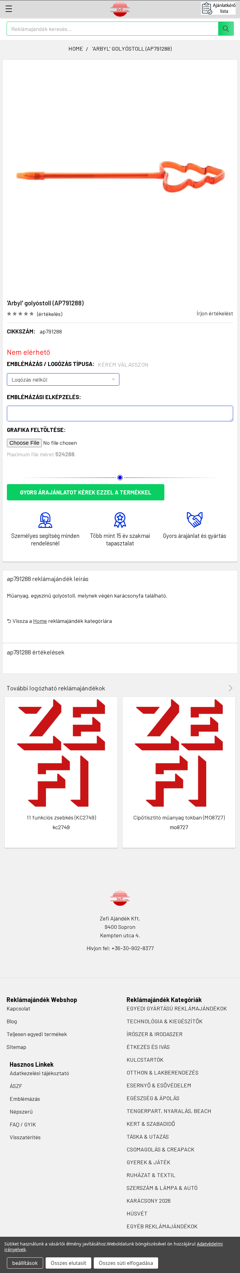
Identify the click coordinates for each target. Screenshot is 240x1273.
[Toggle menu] (8, 8)
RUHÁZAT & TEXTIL (151, 1174)
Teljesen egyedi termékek (37, 1033)
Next (229, 688)
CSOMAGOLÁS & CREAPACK (160, 1149)
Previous (222, 688)
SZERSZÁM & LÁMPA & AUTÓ (162, 1187)
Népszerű (21, 1111)
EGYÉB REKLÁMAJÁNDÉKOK (162, 1226)
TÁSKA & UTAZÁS (148, 1136)
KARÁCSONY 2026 (149, 1200)
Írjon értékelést (215, 313)
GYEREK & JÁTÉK (148, 1162)
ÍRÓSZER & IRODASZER (154, 1033)
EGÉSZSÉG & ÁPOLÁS (153, 1098)
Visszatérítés (25, 1137)
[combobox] (120, 29)
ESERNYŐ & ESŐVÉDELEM (159, 1085)
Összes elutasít (68, 1263)
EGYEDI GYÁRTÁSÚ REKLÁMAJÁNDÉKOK (177, 1008)
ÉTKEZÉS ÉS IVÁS (148, 1046)
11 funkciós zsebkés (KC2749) (61, 817)
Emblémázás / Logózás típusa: (78, 364)
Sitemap (16, 1046)
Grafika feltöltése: (36, 429)
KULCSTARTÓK (145, 1059)
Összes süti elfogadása (126, 1263)
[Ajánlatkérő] (220, 8)
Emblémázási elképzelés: (44, 396)
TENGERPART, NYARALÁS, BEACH (169, 1110)
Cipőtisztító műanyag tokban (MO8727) (179, 817)
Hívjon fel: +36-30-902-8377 (120, 948)
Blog (12, 1021)
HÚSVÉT (137, 1213)
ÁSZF (16, 1085)
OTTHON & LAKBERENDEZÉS (162, 1072)
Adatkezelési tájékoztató (39, 1073)
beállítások (25, 1263)
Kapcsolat (18, 1008)
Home (40, 620)
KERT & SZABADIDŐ (151, 1123)
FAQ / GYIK (23, 1124)
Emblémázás (25, 1098)
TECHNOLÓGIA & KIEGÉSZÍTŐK (164, 1021)
